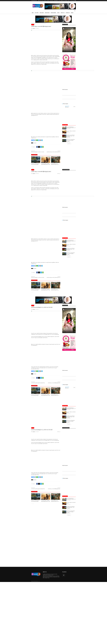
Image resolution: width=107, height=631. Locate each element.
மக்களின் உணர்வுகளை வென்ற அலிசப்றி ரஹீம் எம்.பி (53, 277)
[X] (73, 0)
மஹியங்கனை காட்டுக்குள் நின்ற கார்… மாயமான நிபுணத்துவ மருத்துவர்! (71, 140)
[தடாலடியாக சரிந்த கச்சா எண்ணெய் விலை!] (64, 132)
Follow (74, 106)
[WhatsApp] (43, 147)
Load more (68, 143)
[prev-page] (31, 166)
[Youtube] (75, 0)
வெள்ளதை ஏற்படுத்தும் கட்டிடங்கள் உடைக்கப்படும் (37, 277)
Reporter (34, 28)
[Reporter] (31, 28)
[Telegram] (41, 147)
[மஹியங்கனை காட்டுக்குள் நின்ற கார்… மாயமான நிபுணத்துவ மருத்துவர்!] (35, 159)
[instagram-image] (65, 112)
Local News (33, 24)
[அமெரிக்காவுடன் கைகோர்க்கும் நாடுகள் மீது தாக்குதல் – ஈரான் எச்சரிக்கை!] (64, 136)
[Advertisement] (46, 52)
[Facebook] (70, 0)
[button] (75, 11)
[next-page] (33, 166)
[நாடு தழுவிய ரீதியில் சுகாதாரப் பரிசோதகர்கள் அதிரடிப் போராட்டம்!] (55, 159)
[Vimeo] (74, 0)
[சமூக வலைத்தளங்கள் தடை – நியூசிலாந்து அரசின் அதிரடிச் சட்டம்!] (64, 128)
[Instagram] (71, 0)
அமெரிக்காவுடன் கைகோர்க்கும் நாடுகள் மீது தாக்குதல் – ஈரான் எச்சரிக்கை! (71, 136)
